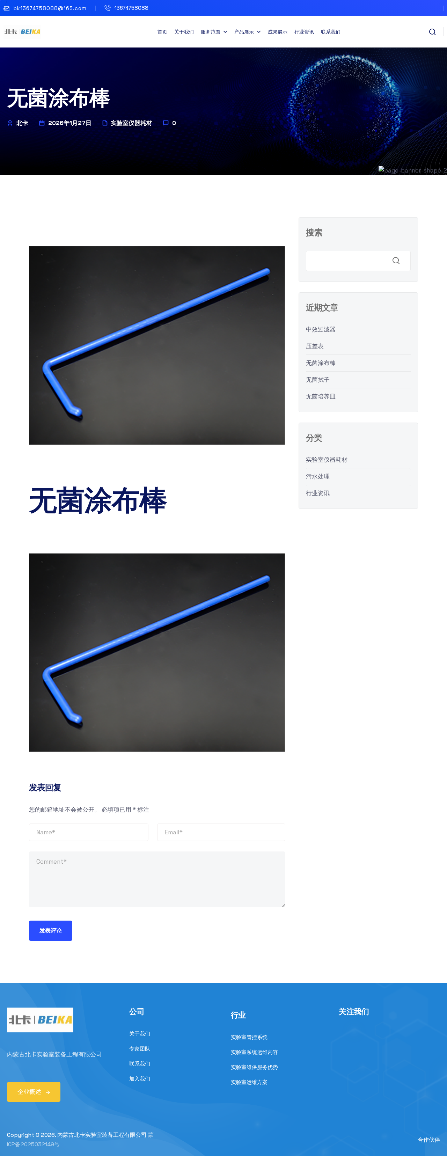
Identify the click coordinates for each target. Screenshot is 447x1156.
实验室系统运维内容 (254, 1052)
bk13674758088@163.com (50, 8)
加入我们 (139, 1078)
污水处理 (318, 476)
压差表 (315, 346)
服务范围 (210, 32)
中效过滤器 (321, 329)
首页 (162, 32)
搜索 (314, 232)
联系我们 (330, 32)
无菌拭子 (318, 379)
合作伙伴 (429, 1139)
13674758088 (131, 8)
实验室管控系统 (249, 1037)
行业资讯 (304, 32)
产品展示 (244, 32)
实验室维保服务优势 (254, 1067)
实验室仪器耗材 (131, 123)
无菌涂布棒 (321, 363)
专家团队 (139, 1048)
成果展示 (277, 32)
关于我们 (184, 32)
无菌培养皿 (321, 396)
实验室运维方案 (249, 1082)
